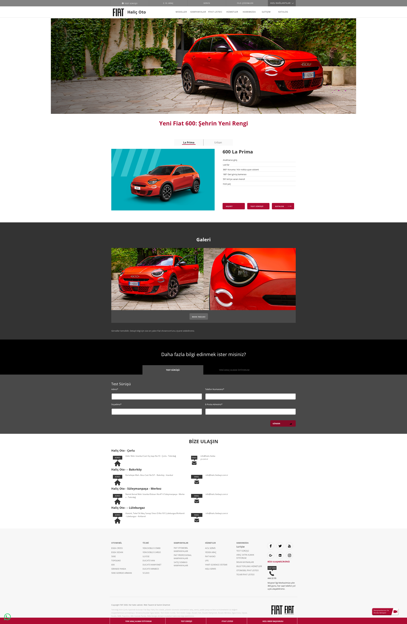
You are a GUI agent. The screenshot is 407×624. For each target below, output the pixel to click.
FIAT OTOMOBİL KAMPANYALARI (181, 550)
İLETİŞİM (266, 12)
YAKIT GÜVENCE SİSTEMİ (216, 564)
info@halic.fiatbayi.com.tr (217, 475)
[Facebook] (270, 546)
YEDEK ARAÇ (210, 552)
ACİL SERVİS (210, 548)
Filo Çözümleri (245, 3)
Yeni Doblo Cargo (152, 552)
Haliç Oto (136, 12)
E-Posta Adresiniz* (213, 404)
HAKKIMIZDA (249, 12)
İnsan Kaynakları (245, 562)
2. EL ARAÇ (168, 3)
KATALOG (283, 12)
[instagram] (289, 555)
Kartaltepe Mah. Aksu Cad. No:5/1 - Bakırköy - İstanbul (149, 475)
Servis (207, 3)
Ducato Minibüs (151, 568)
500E (113, 556)
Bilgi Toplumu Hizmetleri (249, 566)
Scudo (146, 573)
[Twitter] (280, 546)
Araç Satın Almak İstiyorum (245, 556)
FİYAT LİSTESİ (215, 12)
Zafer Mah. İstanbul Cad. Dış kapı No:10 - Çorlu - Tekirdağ (150, 456)
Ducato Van (149, 560)
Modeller (181, 12)
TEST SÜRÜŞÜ (173, 370)
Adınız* (114, 389)
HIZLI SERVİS (210, 568)
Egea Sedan (117, 552)
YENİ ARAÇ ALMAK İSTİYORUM (234, 370)
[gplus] (270, 555)
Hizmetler (232, 12)
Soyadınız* (116, 404)
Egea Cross (117, 548)
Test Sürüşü (242, 551)
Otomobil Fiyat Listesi (247, 570)
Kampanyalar (198, 12)
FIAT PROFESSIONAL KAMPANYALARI (183, 557)
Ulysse (146, 556)
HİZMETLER (210, 543)
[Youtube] (289, 546)
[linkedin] (280, 555)
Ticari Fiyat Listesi (245, 574)
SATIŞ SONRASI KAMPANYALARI (181, 564)
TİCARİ (146, 543)
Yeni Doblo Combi (151, 548)
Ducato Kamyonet (152, 564)
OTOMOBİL (116, 543)
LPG (207, 560)
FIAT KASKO (210, 556)
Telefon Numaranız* (214, 389)
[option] (189, 142)
